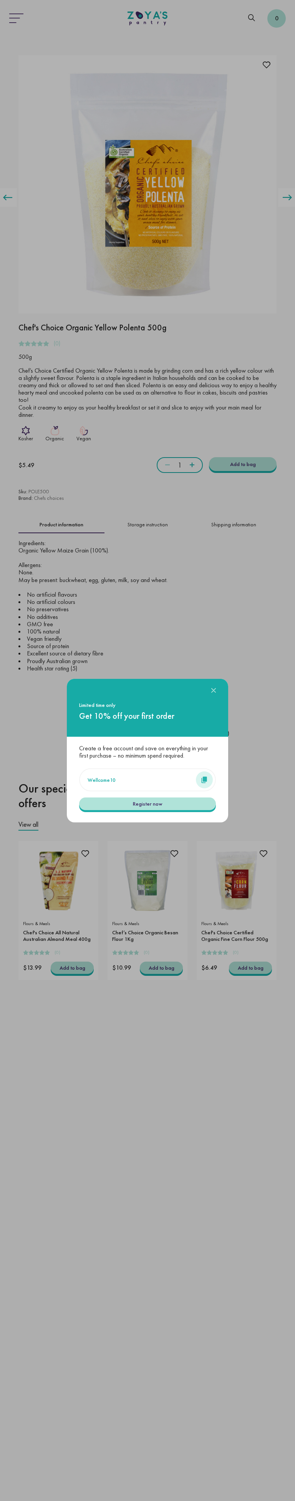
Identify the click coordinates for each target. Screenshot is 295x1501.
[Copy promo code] (204, 779)
